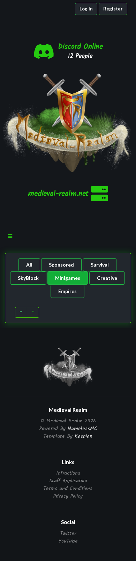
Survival (100, 265)
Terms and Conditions (68, 488)
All (29, 265)
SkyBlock (28, 278)
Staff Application (68, 481)
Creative (107, 278)
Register (113, 8)
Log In (86, 8)
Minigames (67, 278)
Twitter (68, 534)
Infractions (68, 473)
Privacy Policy (68, 495)
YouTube (68, 540)
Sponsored (61, 265)
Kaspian (83, 436)
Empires (67, 291)
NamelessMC (82, 428)
